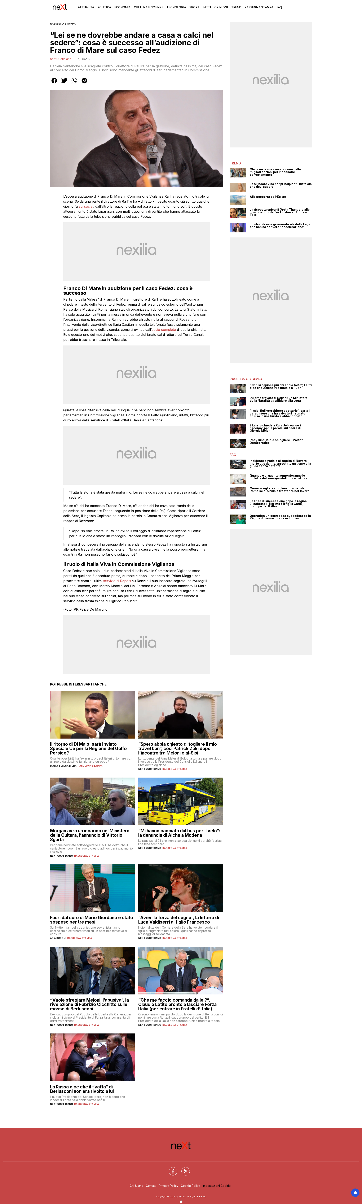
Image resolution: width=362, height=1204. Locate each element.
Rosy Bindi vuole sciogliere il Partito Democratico (276, 441)
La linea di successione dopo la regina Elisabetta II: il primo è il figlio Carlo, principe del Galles (278, 504)
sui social (86, 206)
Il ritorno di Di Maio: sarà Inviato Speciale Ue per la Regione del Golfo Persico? (88, 748)
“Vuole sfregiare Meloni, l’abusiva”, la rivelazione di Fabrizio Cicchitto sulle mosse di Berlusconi (89, 1004)
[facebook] (54, 83)
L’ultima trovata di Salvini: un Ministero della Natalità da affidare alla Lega (279, 399)
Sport (194, 7)
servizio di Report (117, 581)
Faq (279, 7)
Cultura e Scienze (148, 7)
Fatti (207, 7)
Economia (122, 7)
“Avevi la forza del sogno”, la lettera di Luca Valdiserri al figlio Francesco (178, 919)
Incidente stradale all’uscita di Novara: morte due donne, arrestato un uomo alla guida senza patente (280, 464)
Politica (104, 7)
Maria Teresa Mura (63, 765)
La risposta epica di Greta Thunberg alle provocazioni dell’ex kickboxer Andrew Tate (280, 212)
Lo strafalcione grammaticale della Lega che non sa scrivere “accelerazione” (280, 225)
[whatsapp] (74, 83)
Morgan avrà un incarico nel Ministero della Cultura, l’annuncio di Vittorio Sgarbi (89, 835)
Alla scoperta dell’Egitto (268, 196)
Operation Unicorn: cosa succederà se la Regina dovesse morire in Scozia (280, 517)
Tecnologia (176, 7)
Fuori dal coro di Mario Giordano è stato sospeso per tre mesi (91, 919)
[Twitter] (183, 1168)
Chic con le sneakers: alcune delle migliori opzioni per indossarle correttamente (275, 172)
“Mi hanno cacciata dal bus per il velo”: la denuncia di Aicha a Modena (179, 833)
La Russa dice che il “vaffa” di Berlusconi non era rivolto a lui (82, 1089)
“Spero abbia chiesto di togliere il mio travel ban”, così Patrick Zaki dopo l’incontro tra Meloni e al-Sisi (177, 748)
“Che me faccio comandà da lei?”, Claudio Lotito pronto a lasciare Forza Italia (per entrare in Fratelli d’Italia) (177, 1004)
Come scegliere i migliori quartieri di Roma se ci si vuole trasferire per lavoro (279, 489)
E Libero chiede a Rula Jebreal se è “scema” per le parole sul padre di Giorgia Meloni (275, 428)
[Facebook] (170, 1168)
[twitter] (64, 83)
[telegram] (84, 83)
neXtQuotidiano (60, 59)
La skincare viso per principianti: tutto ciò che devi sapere (281, 185)
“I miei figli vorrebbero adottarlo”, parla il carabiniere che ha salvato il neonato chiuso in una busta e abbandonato (280, 413)
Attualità (86, 7)
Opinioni (221, 7)
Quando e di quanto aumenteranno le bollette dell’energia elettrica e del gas (278, 477)
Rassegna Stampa (259, 7)
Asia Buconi (58, 938)
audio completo (163, 329)
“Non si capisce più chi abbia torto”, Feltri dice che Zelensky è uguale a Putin (281, 386)
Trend (236, 7)
